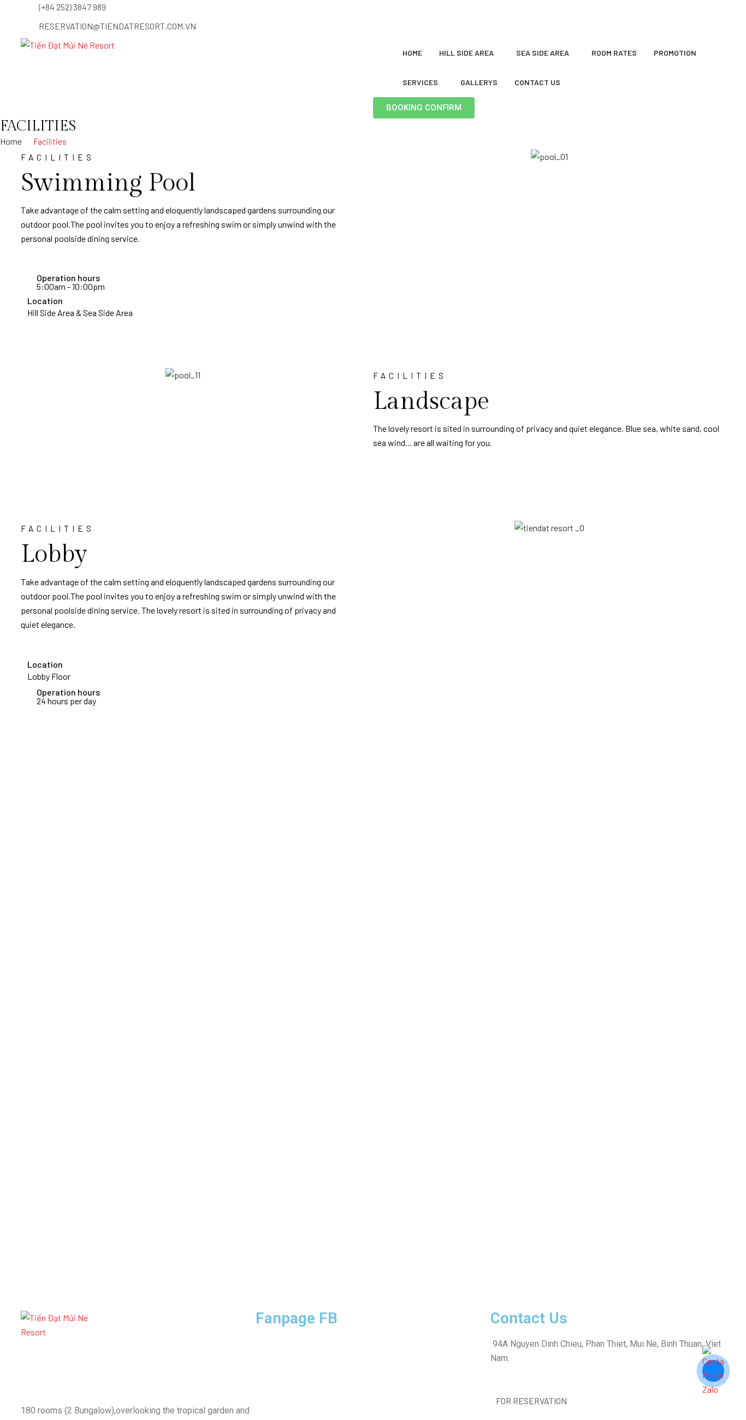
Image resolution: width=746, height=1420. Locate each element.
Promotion (675, 52)
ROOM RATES (614, 52)
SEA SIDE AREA (542, 52)
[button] (424, 107)
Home (412, 52)
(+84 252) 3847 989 (72, 7)
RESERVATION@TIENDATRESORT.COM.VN (117, 26)
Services (420, 82)
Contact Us (537, 82)
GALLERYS (479, 82)
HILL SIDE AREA (466, 52)
